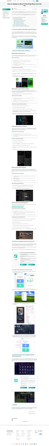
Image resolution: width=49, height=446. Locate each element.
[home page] (10, 431)
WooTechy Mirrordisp (16, 271)
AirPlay (19, 91)
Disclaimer (17, 438)
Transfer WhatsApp (29, 438)
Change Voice (28, 432)
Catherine (15, 8)
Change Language (9, 434)
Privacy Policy (17, 433)
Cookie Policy (17, 434)
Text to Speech (28, 433)
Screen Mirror (24, 9)
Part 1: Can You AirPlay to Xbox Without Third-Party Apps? (19, 17)
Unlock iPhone (28, 439)
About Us (17, 432)
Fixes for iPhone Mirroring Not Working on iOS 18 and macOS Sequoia (6, 14)
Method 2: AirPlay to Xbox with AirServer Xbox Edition (19, 20)
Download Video (29, 434)
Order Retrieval (23, 434)
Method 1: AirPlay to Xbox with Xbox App (18, 19)
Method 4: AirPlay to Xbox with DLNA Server (18, 22)
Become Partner (18, 439)
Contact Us (23, 432)
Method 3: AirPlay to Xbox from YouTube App (19, 21)
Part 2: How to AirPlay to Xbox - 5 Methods (17, 18)
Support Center (23, 433)
